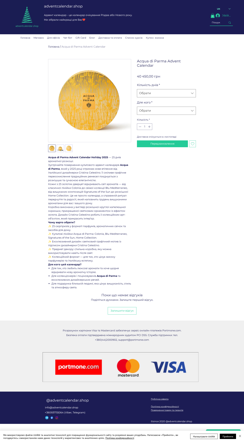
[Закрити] (240, 436)
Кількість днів (148, 85)
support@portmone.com (133, 339)
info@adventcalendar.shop (61, 407)
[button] (213, 15)
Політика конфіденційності (165, 406)
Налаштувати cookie (204, 436)
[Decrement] (139, 127)
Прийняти (228, 436)
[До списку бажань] (192, 143)
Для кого (144, 102)
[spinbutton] (144, 127)
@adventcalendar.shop (67, 400)
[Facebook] (51, 417)
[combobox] (166, 93)
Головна (53, 46)
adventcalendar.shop (63, 6)
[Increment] (149, 127)
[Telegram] (46, 417)
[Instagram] (56, 417)
